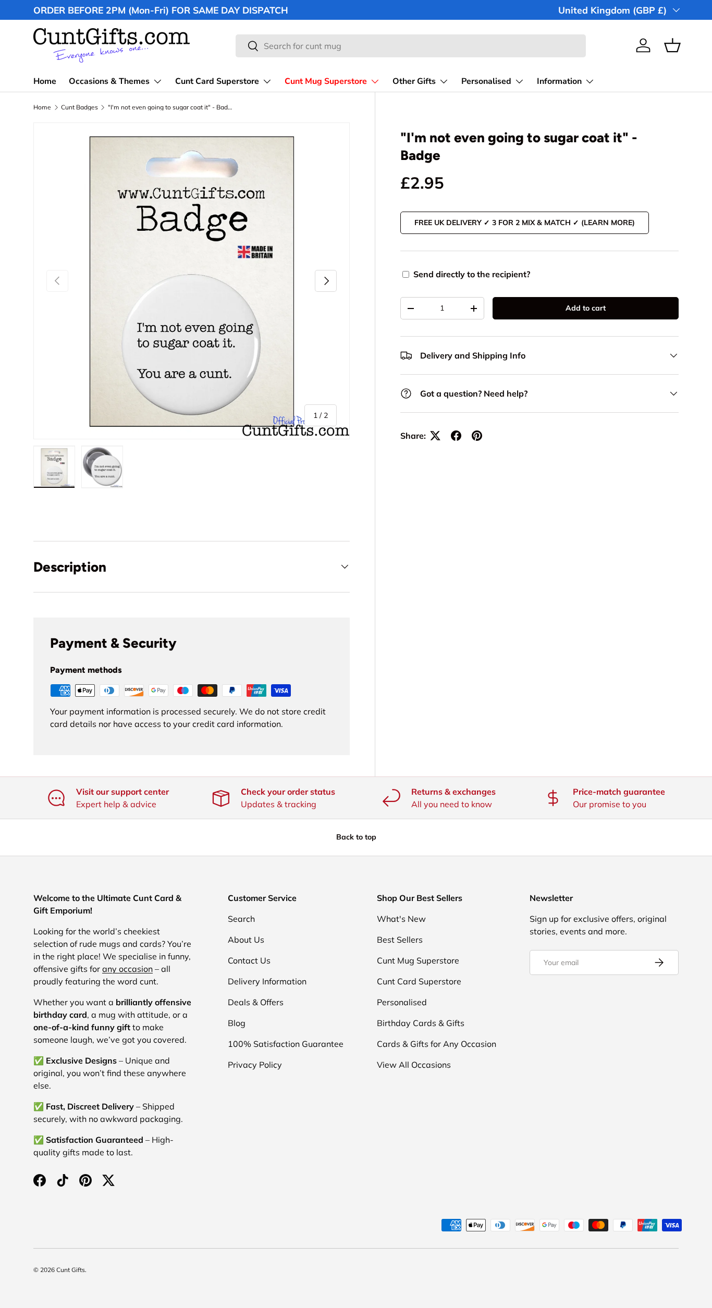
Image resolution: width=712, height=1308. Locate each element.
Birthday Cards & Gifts (420, 1023)
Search (241, 919)
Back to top (356, 837)
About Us (246, 939)
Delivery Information (267, 981)
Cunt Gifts (70, 1270)
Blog (236, 1023)
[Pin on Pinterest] (477, 435)
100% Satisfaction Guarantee (285, 1044)
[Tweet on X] (435, 435)
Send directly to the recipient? (471, 274)
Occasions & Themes (109, 81)
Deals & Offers (256, 1002)
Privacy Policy (255, 1064)
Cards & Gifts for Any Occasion (436, 1044)
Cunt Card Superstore (217, 81)
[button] (672, 45)
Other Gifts (414, 81)
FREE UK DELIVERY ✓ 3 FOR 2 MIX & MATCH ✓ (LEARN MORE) (524, 222)
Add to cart (586, 308)
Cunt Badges (79, 107)
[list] (191, 280)
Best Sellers (400, 939)
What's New (401, 919)
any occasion (127, 969)
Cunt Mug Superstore (326, 81)
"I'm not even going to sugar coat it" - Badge (170, 107)
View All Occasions (414, 1064)
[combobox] (410, 45)
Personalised (486, 81)
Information (559, 81)
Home (44, 81)
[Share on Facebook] (456, 435)
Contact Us (249, 960)
